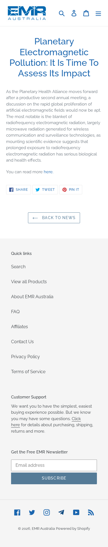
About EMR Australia (32, 296)
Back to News (58, 217)
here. (48, 171)
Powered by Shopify (73, 528)
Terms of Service (28, 371)
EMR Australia (43, 528)
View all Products (29, 281)
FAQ (15, 311)
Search (18, 266)
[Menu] (98, 13)
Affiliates (19, 326)
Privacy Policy (25, 356)
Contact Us (22, 341)
